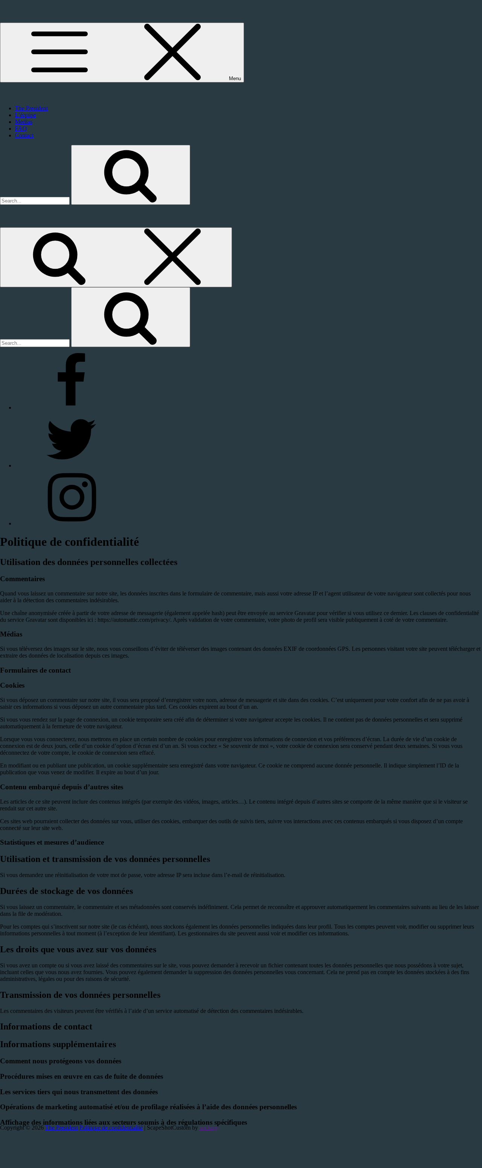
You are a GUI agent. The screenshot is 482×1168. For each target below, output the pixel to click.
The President (31, 108)
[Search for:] (35, 200)
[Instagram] (71, 523)
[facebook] (71, 407)
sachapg (209, 1127)
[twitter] (71, 465)
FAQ (21, 128)
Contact (24, 135)
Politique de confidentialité (111, 1127)
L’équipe (25, 115)
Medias (23, 122)
